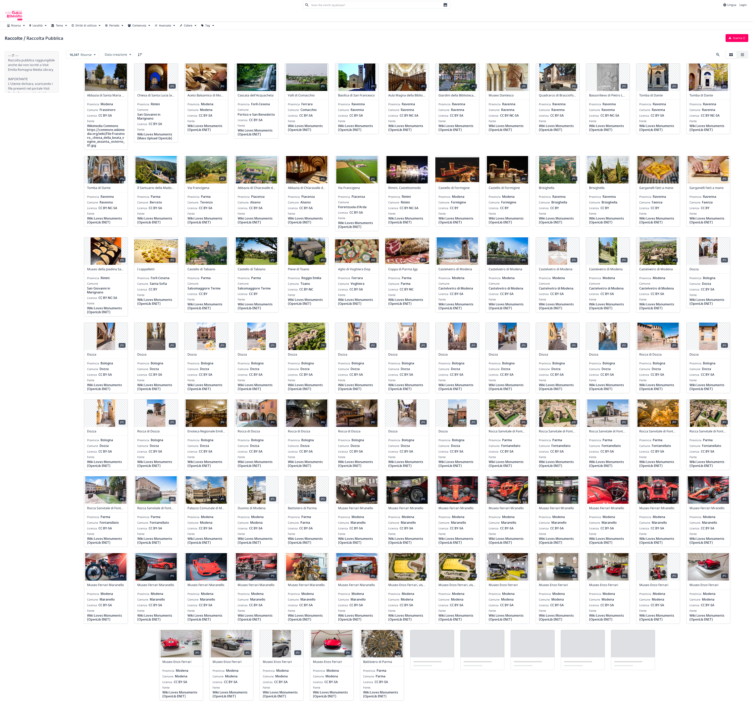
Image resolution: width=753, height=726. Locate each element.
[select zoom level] (718, 55)
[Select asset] (122, 69)
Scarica (738, 38)
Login (743, 5)
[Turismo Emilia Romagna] (14, 16)
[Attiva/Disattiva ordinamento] (140, 54)
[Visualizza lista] (742, 54)
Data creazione (116, 54)
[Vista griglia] (731, 54)
